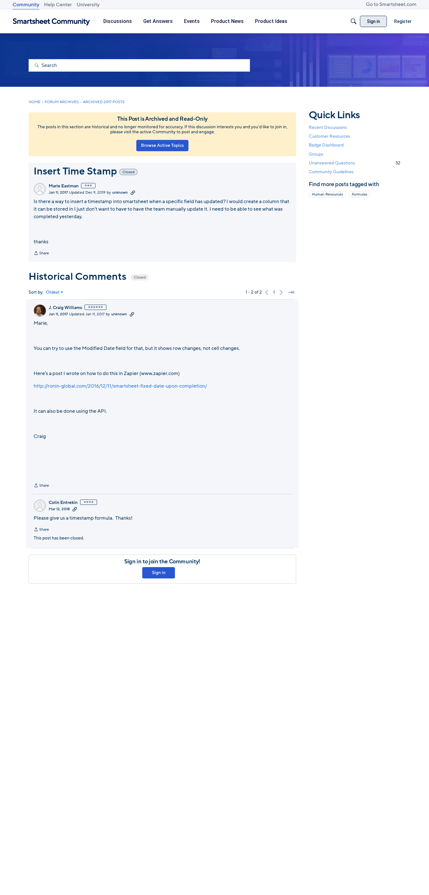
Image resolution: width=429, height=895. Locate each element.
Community (26, 4)
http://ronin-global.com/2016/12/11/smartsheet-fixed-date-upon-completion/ (120, 386)
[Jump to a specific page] (291, 292)
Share (41, 254)
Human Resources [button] (327, 194)
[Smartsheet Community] (51, 21)
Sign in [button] (159, 573)
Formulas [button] (359, 194)
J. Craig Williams (65, 308)
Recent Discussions (328, 127)
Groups (316, 154)
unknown (120, 192)
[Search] (353, 21)
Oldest (53, 292)
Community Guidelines (331, 172)
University (88, 4)
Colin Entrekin (63, 503)
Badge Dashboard (326, 145)
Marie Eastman (64, 186)
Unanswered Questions (354, 163)
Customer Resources (329, 136)
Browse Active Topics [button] (162, 145)
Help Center (58, 4)
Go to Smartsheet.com (391, 4)
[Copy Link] (133, 192)
